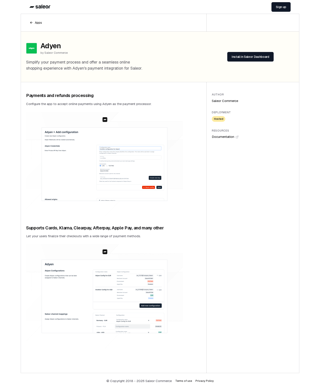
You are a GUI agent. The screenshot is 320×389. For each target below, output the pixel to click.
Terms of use (183, 381)
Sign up (281, 7)
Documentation (223, 137)
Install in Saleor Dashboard (250, 57)
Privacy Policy (204, 381)
